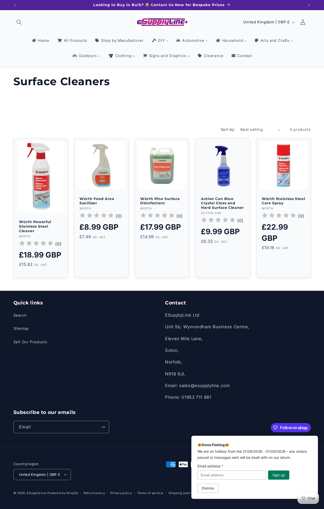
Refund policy (94, 493)
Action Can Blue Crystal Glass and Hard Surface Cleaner (222, 203)
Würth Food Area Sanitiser (96, 201)
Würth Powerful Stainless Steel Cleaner (35, 226)
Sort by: (228, 129)
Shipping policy (181, 493)
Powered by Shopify (62, 493)
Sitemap (21, 328)
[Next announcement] (309, 5)
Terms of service (150, 493)
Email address (210, 466)
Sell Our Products (30, 342)
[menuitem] (40, 40)
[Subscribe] (103, 427)
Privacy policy (121, 493)
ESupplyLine (36, 493)
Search (20, 315)
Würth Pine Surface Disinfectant (160, 201)
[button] (19, 22)
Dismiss (208, 488)
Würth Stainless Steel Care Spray (283, 201)
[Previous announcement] (15, 5)
